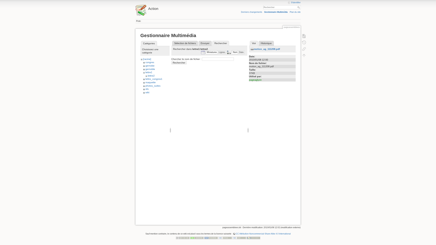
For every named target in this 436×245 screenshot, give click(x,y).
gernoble (150, 69)
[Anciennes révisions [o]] (304, 42)
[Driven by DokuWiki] (253, 237)
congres (149, 62)
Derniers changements (251, 12)
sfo (147, 89)
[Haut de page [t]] (304, 55)
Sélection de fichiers (185, 43)
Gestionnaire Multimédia (276, 12)
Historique (266, 43)
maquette (150, 82)
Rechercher (299, 7)
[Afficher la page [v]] (304, 36)
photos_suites (152, 85)
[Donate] (197, 237)
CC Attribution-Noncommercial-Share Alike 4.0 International (263, 234)
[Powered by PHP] (211, 237)
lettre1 (148, 72)
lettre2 (151, 75)
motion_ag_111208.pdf (267, 49)
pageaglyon (255, 79)
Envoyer (205, 43)
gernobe (149, 65)
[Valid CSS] (239, 237)
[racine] (147, 59)
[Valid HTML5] (225, 237)
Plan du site (295, 12)
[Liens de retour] (304, 49)
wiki (147, 92)
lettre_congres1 (153, 79)
